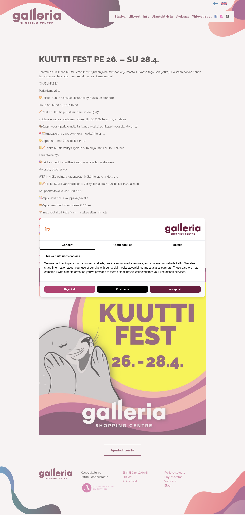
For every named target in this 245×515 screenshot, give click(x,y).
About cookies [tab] (122, 244)
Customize (122, 289)
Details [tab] (177, 244)
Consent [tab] (67, 244)
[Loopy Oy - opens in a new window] (47, 229)
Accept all (175, 289)
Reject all (70, 289)
